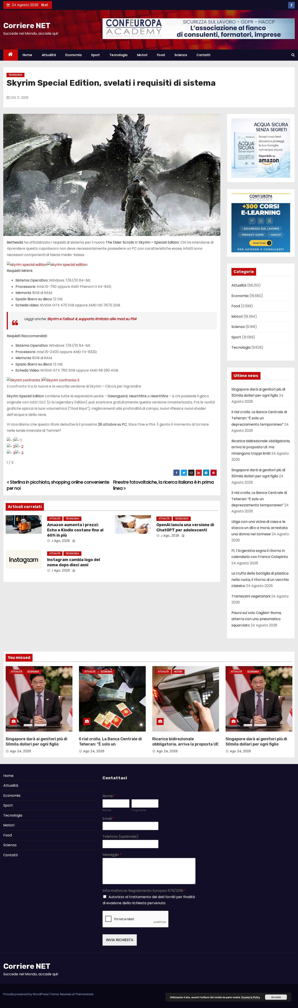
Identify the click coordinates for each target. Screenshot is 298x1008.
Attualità (49, 55)
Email (108, 819)
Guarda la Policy (250, 997)
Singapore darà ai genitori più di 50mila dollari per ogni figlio (36, 742)
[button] (293, 54)
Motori (142, 55)
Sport (95, 55)
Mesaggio (112, 855)
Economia (73, 55)
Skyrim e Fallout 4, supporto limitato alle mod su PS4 (91, 318)
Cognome (139, 810)
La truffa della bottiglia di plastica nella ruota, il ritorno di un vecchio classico (260, 579)
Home (27, 55)
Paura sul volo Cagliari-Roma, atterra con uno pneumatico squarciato (256, 619)
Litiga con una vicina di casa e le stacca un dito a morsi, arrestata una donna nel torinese (259, 528)
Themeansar (84, 994)
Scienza (181, 55)
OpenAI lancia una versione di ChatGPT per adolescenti (185, 527)
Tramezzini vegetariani (250, 596)
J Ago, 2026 (60, 541)
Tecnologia (119, 55)
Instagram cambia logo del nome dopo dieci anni (73, 562)
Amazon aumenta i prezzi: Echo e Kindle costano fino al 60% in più (75, 530)
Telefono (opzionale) (121, 836)
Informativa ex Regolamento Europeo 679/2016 (144, 891)
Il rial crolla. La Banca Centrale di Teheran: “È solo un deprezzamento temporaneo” (259, 418)
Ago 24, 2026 (20, 751)
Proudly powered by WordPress (26, 994)
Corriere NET (26, 25)
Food (161, 55)
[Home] (10, 55)
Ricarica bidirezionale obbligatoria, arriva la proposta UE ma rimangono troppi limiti (260, 447)
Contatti (203, 55)
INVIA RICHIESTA (119, 939)
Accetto (276, 997)
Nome (109, 796)
